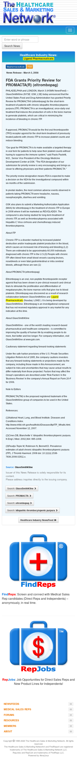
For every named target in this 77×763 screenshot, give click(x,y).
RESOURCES (11, 720)
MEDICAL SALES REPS (17, 709)
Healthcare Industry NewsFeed (37, 520)
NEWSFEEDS (11, 704)
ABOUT (8, 731)
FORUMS (9, 715)
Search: (20, 488)
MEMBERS (10, 726)
